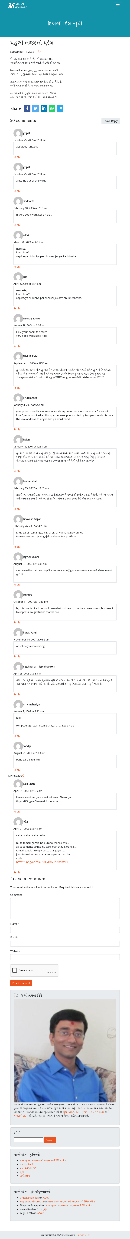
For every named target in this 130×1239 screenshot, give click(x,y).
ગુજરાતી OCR (21, 1116)
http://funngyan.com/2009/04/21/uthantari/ (42, 862)
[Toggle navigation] (117, 6)
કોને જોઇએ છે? (28, 1168)
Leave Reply (111, 121)
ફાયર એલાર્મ (26, 1164)
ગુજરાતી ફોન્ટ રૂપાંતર (92, 1112)
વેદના (46, 1197)
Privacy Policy (83, 1234)
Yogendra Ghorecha (32, 1201)
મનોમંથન (25, 1175)
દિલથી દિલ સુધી (65, 23)
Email (14, 937)
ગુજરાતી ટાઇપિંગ (71, 1112)
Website (15, 951)
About (40, 1213)
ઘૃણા (22, 1172)
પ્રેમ (39, 51)
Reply (16, 157)
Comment (16, 895)
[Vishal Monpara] (18, 5)
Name (15, 924)
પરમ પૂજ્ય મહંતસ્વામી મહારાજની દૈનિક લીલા (43, 1160)
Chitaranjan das (29, 1197)
